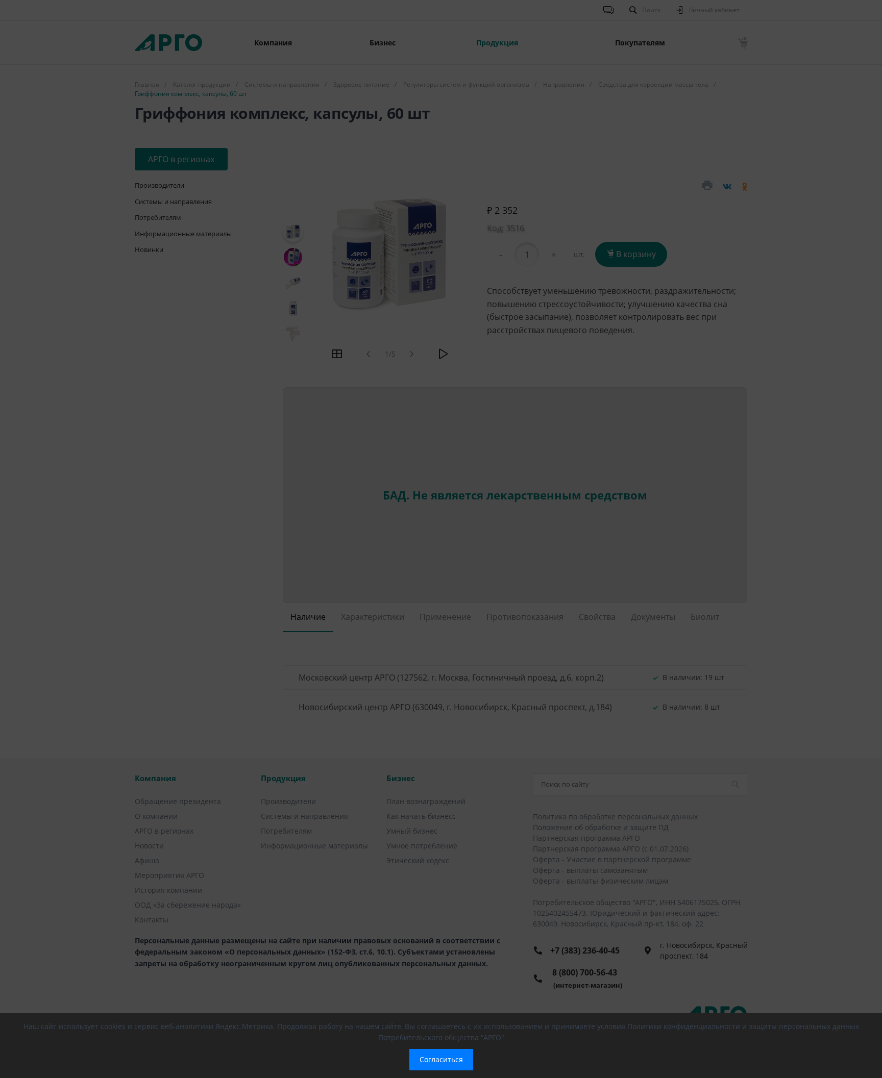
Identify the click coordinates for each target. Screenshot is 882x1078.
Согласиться (441, 1059)
